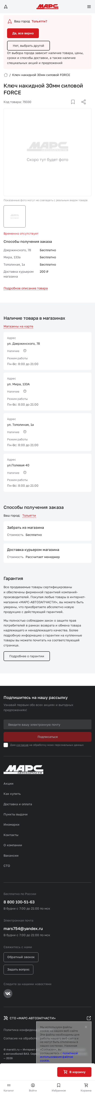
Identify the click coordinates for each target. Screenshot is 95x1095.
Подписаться (48, 737)
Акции (8, 783)
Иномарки (11, 824)
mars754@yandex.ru (23, 928)
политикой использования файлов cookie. (59, 1056)
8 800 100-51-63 (19, 901)
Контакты (11, 835)
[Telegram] (60, 107)
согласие (22, 745)
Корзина (86, 1090)
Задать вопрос (18, 969)
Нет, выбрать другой (28, 45)
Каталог (9, 1090)
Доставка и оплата (18, 804)
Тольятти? (39, 21)
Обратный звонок (21, 957)
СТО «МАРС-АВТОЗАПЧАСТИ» (33, 1018)
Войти (33, 1090)
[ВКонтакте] (67, 107)
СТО (7, 865)
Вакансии (11, 855)
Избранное (59, 1090)
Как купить (12, 793)
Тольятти (29, 515)
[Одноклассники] (75, 107)
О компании (13, 845)
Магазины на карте (18, 326)
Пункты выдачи (16, 814)
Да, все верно (23, 33)
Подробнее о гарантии (26, 656)
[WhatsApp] (82, 107)
